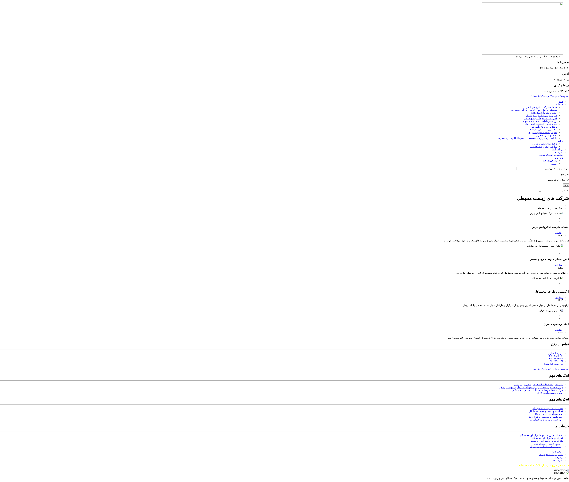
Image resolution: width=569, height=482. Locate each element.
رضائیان (559, 233)
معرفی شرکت (550, 160)
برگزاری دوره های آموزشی (544, 127)
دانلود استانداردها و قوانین (544, 143)
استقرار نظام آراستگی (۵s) (544, 112)
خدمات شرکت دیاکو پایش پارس (541, 107)
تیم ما (554, 163)
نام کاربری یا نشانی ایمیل (557, 168)
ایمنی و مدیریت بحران (546, 135)
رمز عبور (564, 174)
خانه (561, 101)
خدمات (559, 104)
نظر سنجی (558, 152)
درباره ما (558, 158)
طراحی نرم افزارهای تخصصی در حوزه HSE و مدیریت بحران (527, 138)
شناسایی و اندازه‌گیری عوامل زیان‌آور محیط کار (534, 110)
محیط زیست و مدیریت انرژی (543, 132)
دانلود (560, 141)
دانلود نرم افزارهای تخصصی (543, 146)
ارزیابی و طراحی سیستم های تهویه (540, 121)
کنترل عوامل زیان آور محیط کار (541, 115)
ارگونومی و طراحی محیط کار (542, 129)
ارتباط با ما (557, 149)
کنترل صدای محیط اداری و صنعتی (540, 118)
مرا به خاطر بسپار (557, 179)
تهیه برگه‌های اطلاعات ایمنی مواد (541, 124)
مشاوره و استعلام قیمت (551, 155)
